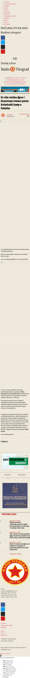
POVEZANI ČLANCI (9, 514)
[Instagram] (3, 47)
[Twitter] (3, 42)
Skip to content (5, 653)
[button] (0, 655)
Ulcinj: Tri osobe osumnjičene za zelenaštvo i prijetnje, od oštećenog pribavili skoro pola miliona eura (20, 546)
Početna (6, 2)
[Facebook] (3, 38)
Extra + (6, 10)
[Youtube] (3, 51)
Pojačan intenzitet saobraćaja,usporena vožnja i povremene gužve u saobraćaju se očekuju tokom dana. (19, 525)
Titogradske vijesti (10, 4)
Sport (6, 8)
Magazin (7, 6)
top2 (28, 115)
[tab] (7, 475)
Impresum (7, 12)
